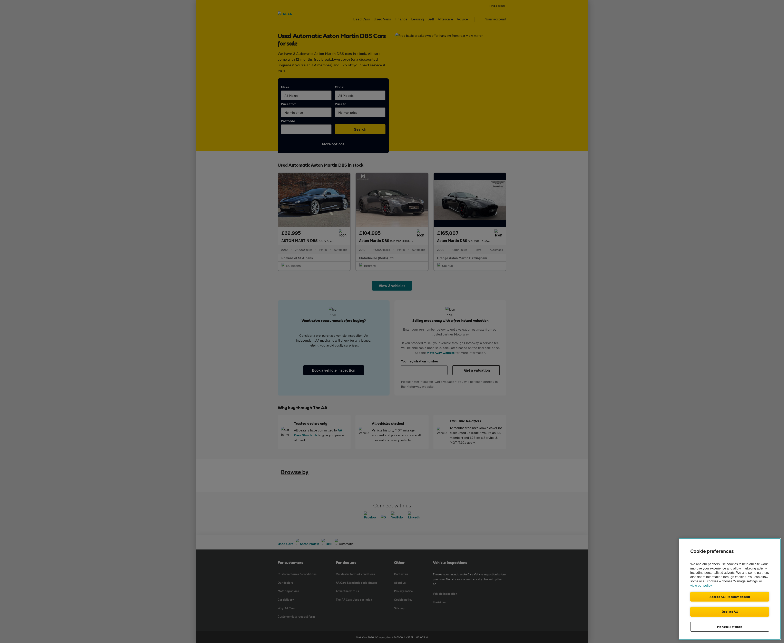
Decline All (730, 611)
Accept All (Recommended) (729, 596)
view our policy (701, 585)
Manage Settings (730, 627)
